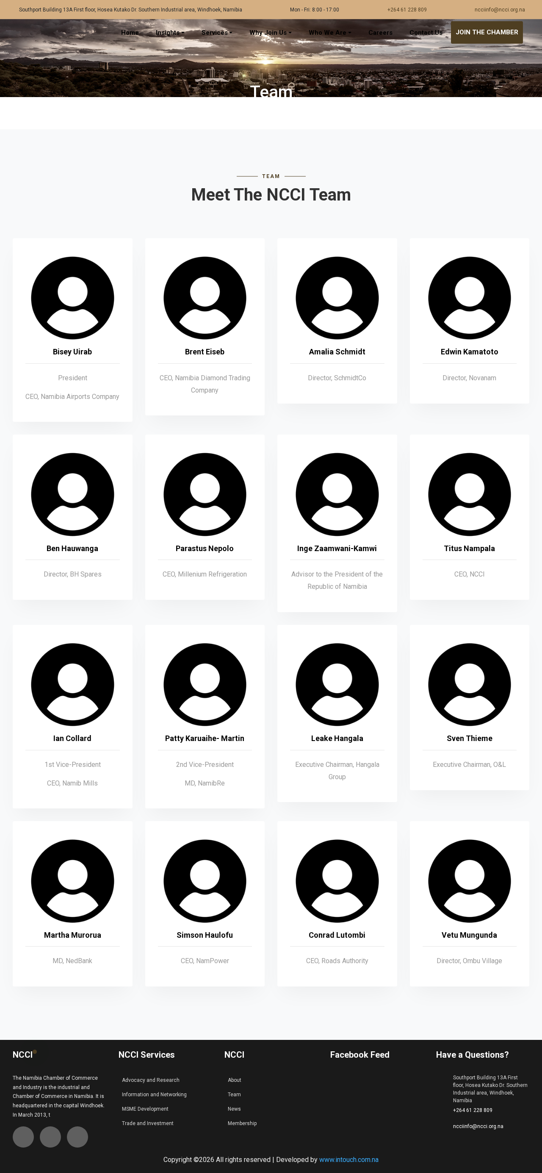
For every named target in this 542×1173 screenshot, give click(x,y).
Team (234, 1095)
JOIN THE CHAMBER (487, 32)
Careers (380, 32)
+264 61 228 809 (407, 10)
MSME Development (145, 1109)
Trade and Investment (148, 1123)
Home (130, 32)
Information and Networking (154, 1095)
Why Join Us (268, 32)
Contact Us (425, 32)
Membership (242, 1123)
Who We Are (327, 32)
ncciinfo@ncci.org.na (500, 10)
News (234, 1109)
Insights (168, 32)
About (234, 1080)
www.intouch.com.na (349, 1160)
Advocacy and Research (151, 1080)
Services (215, 32)
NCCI (23, 1055)
